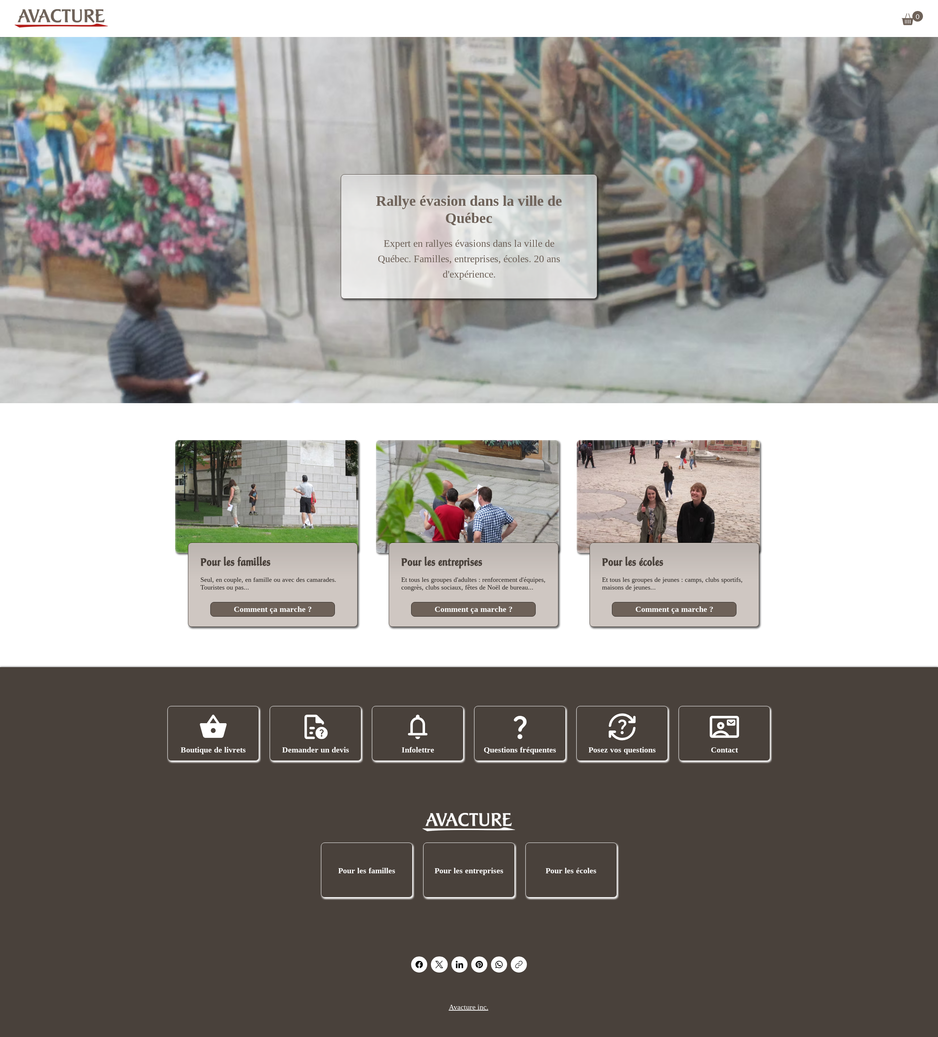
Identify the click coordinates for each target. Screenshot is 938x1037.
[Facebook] (419, 964)
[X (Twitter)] (439, 964)
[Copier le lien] (519, 964)
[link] (912, 18)
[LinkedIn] (459, 964)
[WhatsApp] (499, 964)
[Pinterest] (479, 964)
